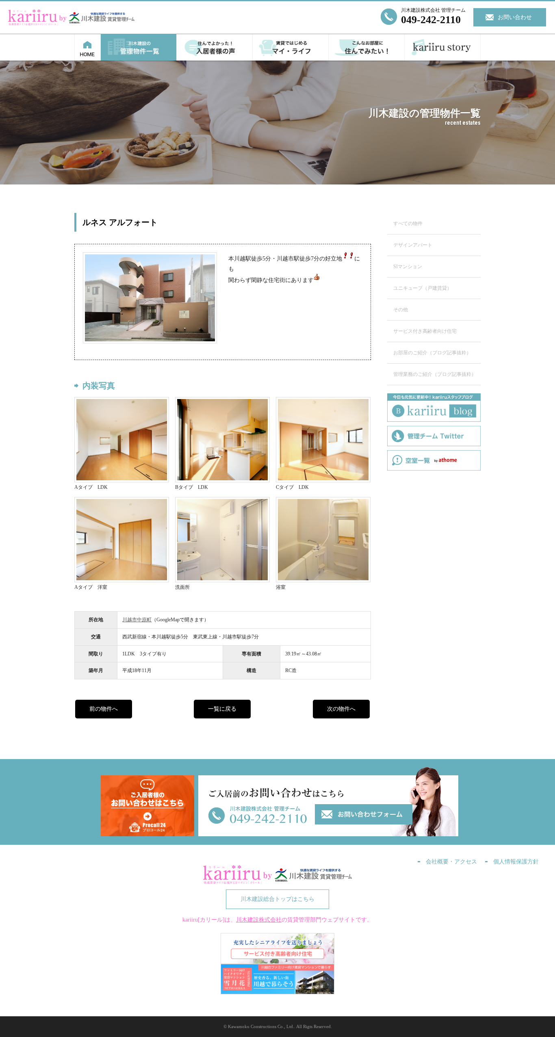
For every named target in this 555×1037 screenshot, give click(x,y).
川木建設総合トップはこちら (277, 899)
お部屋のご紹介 (432, 353)
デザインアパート (412, 245)
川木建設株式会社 (259, 920)
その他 (400, 309)
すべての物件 (408, 223)
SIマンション (407, 266)
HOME (87, 47)
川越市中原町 (137, 620)
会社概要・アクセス (451, 862)
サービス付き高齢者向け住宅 (425, 331)
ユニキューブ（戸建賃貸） (422, 288)
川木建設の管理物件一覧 (139, 47)
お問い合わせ (515, 17)
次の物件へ (341, 709)
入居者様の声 (215, 47)
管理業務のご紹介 (434, 374)
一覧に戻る (222, 709)
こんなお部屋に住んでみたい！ (367, 47)
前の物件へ (103, 709)
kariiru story (443, 47)
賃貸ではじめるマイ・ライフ (291, 47)
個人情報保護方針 (516, 862)
